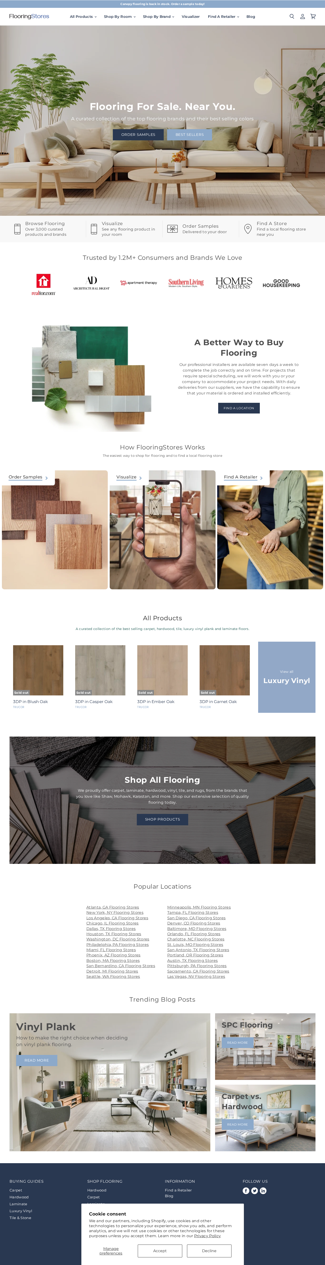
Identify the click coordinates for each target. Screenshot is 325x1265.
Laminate (18, 1204)
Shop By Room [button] (118, 16)
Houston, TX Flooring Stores (113, 934)
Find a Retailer (178, 1190)
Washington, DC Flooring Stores (117, 939)
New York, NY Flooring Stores (114, 912)
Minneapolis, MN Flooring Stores (199, 907)
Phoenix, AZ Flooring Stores (113, 955)
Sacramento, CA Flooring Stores (198, 971)
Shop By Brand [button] (157, 16)
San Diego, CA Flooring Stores (196, 918)
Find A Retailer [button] (222, 16)
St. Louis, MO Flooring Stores (195, 944)
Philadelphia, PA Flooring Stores (117, 944)
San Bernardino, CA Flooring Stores (120, 966)
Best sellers (190, 134)
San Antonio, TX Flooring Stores (198, 950)
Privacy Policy (207, 1236)
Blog (250, 16)
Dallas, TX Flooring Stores (111, 928)
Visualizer (191, 16)
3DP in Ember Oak (155, 701)
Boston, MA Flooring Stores (113, 960)
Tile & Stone (20, 1218)
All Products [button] (82, 16)
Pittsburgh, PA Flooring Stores (197, 966)
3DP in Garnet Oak (218, 701)
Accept (160, 1251)
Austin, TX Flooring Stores (192, 960)
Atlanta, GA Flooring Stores (112, 907)
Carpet (16, 1190)
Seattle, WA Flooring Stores (113, 976)
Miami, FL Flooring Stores (111, 950)
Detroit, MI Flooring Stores (112, 971)
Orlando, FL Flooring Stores (194, 934)
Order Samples (138, 134)
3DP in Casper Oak (94, 701)
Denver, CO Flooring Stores (193, 923)
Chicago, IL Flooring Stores (112, 923)
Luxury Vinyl (21, 1211)
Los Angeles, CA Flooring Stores (117, 918)
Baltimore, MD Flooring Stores (196, 928)
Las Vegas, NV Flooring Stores (196, 976)
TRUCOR (19, 707)
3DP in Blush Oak (30, 701)
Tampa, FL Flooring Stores (192, 912)
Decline (209, 1251)
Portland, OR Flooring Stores (195, 955)
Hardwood (19, 1197)
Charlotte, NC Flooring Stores (195, 939)
